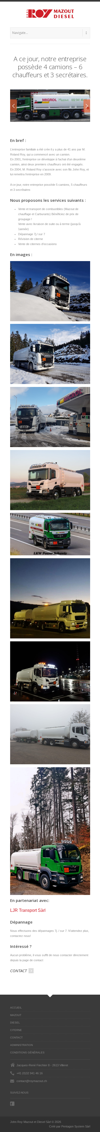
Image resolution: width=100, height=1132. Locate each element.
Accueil (16, 1007)
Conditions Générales (27, 1052)
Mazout (15, 1015)
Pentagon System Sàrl (75, 1126)
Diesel (15, 1022)
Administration (21, 1045)
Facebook (12, 1104)
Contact (16, 1037)
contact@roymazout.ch (32, 1081)
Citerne (16, 1030)
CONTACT (19, 970)
